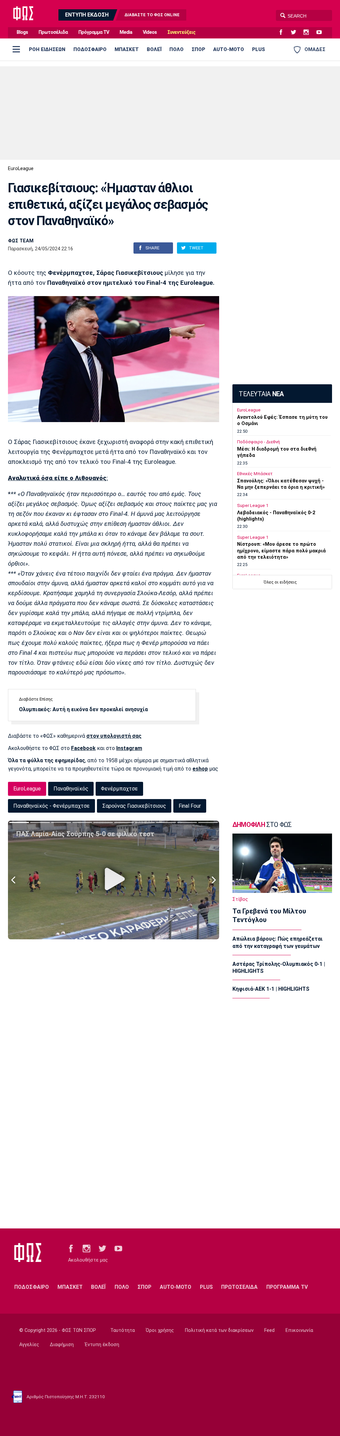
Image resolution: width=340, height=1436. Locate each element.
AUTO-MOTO (228, 49)
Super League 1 (252, 505)
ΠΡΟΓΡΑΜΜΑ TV (287, 1287)
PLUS (258, 49)
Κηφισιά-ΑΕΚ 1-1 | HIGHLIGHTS (270, 989)
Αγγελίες (29, 1344)
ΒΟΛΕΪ (154, 49)
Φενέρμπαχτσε (119, 788)
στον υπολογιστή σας (113, 736)
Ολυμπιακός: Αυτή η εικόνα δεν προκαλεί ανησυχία (83, 709)
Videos (150, 32)
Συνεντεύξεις (181, 32)
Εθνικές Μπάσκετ (255, 473)
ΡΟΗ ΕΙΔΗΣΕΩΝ (47, 49)
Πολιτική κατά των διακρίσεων (219, 1330)
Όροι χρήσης (160, 1330)
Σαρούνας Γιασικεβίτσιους (134, 806)
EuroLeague (21, 168)
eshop (200, 769)
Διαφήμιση (62, 1344)
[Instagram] (308, 32)
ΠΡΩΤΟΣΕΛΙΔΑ (239, 1287)
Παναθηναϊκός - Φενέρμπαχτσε (51, 806)
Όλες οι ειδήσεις (280, 582)
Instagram (129, 748)
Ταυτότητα (122, 1330)
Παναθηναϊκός (70, 788)
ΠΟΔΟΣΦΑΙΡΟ (90, 49)
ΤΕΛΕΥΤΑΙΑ (261, 394)
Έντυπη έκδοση (102, 1344)
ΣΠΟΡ (198, 49)
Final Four (190, 806)
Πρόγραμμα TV (93, 32)
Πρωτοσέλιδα (53, 32)
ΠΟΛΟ (176, 49)
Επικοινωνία (299, 1330)
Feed (269, 1330)
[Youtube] (321, 32)
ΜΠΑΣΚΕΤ (127, 49)
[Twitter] (296, 32)
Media (126, 32)
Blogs (22, 32)
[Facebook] (283, 32)
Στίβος (240, 899)
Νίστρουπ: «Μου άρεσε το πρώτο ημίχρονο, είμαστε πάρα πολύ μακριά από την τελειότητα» (281, 550)
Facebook (83, 748)
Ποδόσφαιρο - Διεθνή (258, 441)
